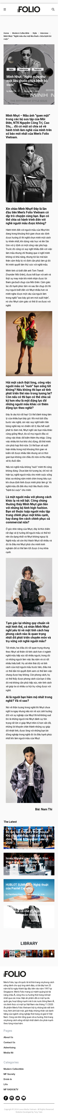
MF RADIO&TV (11, 1089)
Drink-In (8, 1079)
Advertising (9, 1047)
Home (6, 33)
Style (35, 33)
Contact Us (9, 1042)
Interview (44, 33)
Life (6, 1084)
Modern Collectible (20, 33)
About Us (8, 1037)
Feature (37, 69)
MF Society (9, 1074)
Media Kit (8, 1052)
